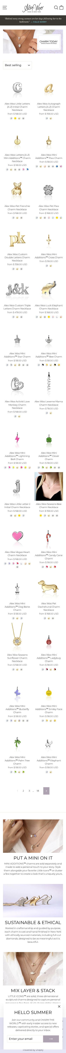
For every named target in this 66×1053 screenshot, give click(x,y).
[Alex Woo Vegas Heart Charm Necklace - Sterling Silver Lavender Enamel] (9, 563)
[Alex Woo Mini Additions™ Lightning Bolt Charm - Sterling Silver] (5, 467)
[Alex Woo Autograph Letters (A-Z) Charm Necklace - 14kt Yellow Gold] (50, 118)
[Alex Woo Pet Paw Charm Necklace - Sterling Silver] (36, 217)
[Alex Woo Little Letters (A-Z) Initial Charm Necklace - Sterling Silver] (11, 118)
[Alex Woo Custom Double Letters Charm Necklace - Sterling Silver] (13, 269)
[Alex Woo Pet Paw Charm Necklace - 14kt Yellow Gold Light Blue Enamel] (61, 217)
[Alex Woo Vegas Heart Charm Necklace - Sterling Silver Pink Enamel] (13, 563)
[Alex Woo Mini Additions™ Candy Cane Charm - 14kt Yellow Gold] (50, 567)
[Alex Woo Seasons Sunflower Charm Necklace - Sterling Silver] (13, 669)
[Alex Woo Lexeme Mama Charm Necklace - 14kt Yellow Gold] (50, 413)
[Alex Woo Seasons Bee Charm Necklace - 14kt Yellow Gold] (49, 515)
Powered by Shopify (33, 1050)
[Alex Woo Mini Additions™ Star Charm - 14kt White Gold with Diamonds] (27, 365)
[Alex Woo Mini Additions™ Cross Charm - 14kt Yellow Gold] (50, 265)
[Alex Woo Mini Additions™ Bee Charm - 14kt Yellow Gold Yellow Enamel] (59, 365)
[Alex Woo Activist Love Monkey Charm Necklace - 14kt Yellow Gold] (19, 416)
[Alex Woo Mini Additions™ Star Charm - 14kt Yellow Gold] (15, 365)
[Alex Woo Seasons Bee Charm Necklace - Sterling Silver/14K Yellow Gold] (40, 515)
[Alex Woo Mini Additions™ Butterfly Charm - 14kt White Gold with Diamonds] (27, 720)
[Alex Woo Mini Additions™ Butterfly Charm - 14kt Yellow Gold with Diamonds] (23, 720)
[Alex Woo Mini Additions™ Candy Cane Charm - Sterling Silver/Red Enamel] (46, 567)
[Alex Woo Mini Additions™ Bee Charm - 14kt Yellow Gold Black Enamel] (55, 365)
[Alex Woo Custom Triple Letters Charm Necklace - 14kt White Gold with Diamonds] (21, 317)
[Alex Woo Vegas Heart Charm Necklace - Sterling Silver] (5, 563)
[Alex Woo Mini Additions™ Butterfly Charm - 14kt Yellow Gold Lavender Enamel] (19, 720)
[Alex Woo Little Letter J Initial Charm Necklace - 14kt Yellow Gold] (15, 515)
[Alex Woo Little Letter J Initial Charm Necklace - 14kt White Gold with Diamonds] (11, 515)
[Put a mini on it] (33, 836)
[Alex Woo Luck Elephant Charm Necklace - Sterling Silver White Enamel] (57, 317)
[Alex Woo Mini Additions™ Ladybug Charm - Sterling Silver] (42, 669)
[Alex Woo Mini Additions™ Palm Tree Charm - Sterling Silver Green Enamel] (15, 772)
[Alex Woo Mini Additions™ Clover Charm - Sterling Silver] (38, 467)
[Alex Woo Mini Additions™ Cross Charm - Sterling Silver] (46, 265)
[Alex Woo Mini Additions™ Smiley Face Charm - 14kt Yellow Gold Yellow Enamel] (55, 720)
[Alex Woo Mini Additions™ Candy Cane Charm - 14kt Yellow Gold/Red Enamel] (55, 567)
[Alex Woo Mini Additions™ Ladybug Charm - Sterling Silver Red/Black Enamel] (46, 669)
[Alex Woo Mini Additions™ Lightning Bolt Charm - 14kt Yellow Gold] (17, 467)
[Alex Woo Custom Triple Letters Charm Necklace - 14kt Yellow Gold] (17, 317)
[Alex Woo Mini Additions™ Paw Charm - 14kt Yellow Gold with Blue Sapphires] (57, 166)
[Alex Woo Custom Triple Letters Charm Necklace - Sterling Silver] (13, 317)
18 (38, 790)
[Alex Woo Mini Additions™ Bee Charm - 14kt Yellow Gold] (50, 365)
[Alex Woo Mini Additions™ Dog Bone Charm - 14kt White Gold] (21, 618)
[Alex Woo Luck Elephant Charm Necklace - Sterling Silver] (36, 317)
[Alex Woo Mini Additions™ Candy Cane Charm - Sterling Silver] (42, 567)
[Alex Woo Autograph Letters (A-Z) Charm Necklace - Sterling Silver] (46, 118)
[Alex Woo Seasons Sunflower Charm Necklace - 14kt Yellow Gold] (17, 669)
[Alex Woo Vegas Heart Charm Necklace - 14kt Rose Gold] (25, 563)
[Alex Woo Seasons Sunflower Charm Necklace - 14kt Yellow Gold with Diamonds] (21, 669)
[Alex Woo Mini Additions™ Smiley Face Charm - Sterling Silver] (42, 720)
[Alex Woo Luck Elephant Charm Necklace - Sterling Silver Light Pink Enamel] (53, 317)
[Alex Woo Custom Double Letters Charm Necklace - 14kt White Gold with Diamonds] (21, 269)
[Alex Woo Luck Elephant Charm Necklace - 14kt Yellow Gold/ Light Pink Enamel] (61, 317)
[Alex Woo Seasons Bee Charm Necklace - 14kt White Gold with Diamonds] (57, 515)
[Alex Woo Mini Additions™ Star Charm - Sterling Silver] (7, 365)
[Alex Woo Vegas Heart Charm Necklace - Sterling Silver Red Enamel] (17, 563)
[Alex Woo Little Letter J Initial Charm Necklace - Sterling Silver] (23, 515)
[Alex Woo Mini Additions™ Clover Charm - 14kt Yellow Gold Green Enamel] (50, 467)
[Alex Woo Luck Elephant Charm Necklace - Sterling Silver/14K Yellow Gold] (49, 317)
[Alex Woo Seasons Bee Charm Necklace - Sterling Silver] (44, 515)
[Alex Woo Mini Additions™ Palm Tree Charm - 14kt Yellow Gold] (19, 772)
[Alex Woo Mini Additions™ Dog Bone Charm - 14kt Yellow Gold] (17, 618)
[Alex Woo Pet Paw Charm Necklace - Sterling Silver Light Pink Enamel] (49, 217)
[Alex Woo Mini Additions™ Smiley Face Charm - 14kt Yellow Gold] (50, 720)
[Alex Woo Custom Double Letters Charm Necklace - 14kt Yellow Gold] (17, 269)
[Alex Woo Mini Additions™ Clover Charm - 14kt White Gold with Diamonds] (59, 467)
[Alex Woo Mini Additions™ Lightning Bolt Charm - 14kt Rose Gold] (29, 467)
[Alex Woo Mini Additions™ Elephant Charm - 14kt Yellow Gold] (50, 772)
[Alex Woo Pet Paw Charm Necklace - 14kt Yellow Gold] (40, 217)
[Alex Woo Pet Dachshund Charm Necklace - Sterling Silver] (44, 618)
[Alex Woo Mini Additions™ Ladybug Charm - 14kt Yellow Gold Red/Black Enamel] (55, 669)
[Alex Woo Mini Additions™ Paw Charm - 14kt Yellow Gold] (40, 166)
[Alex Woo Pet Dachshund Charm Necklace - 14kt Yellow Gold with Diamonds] (53, 618)
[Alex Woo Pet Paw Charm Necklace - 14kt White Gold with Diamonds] (44, 217)
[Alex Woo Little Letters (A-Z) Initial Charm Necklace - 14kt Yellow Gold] (19, 118)
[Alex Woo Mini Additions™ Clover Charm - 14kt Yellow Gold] (46, 467)
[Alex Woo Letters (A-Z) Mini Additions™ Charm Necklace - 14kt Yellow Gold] (11, 169)
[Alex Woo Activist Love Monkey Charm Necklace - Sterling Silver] (15, 416)
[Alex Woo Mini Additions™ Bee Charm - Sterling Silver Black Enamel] (42, 365)
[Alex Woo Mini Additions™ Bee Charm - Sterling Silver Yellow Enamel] (46, 365)
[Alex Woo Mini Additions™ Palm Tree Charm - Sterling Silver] (11, 772)
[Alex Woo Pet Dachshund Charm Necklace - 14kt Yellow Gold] (49, 618)
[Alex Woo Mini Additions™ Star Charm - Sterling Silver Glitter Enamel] (11, 365)
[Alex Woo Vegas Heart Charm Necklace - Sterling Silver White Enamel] (21, 563)
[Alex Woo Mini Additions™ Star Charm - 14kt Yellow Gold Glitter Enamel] (19, 365)
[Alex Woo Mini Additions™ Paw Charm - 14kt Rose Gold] (44, 166)
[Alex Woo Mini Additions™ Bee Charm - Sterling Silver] (38, 365)
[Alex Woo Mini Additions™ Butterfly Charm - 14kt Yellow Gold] (15, 720)
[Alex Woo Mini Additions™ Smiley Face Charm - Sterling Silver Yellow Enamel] (46, 720)
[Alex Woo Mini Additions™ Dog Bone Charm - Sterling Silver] (13, 618)
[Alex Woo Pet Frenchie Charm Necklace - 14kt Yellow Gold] (17, 217)
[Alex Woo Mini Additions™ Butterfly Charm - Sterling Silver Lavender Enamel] (11, 720)
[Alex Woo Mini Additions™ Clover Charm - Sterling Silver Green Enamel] (42, 467)
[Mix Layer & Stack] (33, 968)
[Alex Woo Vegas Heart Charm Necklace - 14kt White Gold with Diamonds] (17, 567)
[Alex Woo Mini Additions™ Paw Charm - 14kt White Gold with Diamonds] (53, 166)
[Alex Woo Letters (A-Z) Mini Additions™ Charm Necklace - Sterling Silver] (7, 169)
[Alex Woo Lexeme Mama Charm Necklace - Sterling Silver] (46, 413)
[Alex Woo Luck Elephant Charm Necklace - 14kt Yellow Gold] (40, 317)
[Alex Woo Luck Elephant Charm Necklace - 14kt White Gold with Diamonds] (44, 317)
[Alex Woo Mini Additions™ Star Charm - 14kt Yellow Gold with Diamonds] (23, 365)
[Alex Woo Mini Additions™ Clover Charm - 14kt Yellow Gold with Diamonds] (55, 467)
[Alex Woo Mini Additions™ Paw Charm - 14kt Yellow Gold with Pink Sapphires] (61, 166)
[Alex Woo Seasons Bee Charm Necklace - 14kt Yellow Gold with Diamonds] (53, 515)
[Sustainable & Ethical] (33, 900)
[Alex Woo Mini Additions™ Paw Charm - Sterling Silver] (36, 166)
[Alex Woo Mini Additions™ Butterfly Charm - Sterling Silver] (7, 720)
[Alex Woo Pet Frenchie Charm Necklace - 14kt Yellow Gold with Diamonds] (21, 217)
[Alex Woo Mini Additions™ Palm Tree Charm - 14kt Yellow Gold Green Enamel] (23, 772)
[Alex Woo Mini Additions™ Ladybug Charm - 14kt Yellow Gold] (50, 669)
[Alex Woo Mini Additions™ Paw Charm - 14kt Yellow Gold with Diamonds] (49, 166)
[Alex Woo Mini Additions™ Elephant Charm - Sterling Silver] (46, 772)
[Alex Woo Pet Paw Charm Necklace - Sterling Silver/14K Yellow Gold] (57, 217)
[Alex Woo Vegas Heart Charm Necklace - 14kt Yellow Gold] (29, 563)
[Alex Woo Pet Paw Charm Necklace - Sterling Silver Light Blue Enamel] (53, 217)
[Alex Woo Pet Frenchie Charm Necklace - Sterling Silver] (13, 217)
